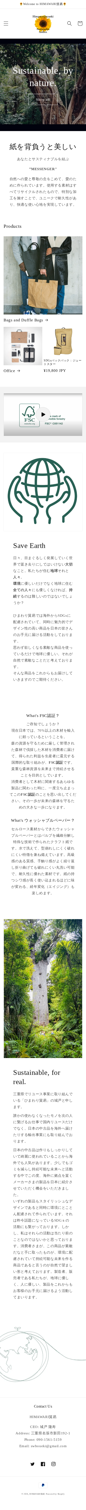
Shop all (43, 99)
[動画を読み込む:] (43, 414)
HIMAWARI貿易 (37, 1494)
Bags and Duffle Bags (23, 320)
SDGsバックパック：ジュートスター (62, 362)
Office (9, 371)
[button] (6, 23)
